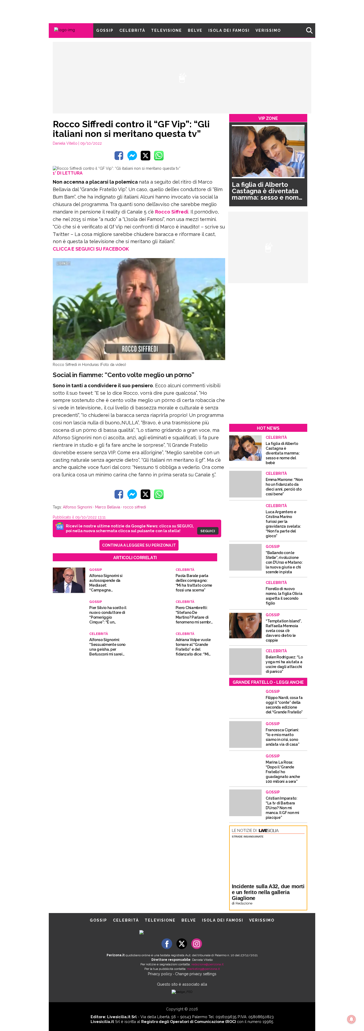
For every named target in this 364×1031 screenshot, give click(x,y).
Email (138, 505)
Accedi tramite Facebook (185, 552)
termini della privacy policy (205, 515)
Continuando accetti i (183, 515)
